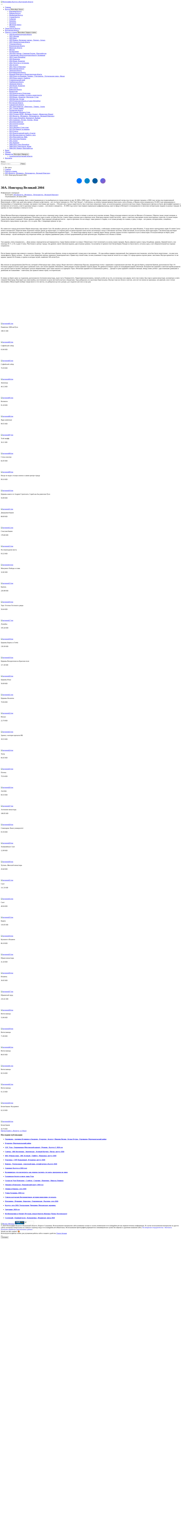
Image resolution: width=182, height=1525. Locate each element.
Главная (8, 7)
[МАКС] (103, 180)
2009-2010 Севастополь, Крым (20, 146)
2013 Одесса (13, 131)
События (12, 19)
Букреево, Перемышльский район (18, 1143)
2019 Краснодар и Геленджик (19, 93)
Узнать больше (61, 1233)
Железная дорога (15, 25)
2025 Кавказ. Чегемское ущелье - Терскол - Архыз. (27, 40)
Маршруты (9, 154)
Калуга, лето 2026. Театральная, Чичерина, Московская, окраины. (30, 1205)
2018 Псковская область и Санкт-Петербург (25, 101)
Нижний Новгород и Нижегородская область (25, 74)
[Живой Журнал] (95, 180)
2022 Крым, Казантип (17, 61)
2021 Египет (13, 65)
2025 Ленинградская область (19, 42)
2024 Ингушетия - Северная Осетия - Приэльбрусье (27, 53)
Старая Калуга (14, 17)
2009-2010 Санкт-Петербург (19, 144)
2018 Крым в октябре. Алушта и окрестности (25, 95)
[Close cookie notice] (2, 1235)
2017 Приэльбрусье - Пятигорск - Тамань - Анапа (27, 106)
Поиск (3, 162)
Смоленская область (16, 105)
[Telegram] (87, 180)
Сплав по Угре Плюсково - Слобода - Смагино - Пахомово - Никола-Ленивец (34, 1180)
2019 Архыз (13, 87)
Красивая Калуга (15, 11)
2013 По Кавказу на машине (19, 129)
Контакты (8, 158)
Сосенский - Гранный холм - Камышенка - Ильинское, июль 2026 (30, 1218)
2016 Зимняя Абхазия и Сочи (19, 112)
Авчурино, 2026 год (12, 1209)
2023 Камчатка (14, 59)
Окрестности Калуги (12, 28)
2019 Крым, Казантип (17, 86)
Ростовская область (16, 103)
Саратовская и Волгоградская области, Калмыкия (27, 55)
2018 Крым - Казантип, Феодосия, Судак (24, 97)
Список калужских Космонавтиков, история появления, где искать (30, 1197)
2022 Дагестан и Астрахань (19, 63)
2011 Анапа (13, 141)
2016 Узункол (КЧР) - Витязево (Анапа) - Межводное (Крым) (31, 114)
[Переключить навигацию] (2, 4)
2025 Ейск (13, 38)
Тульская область (15, 44)
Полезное (12, 23)
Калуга (7, 9)
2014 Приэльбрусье (16, 122)
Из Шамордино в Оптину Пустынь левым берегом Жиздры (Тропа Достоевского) (36, 1214)
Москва (12, 50)
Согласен (5, 1237)
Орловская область (16, 110)
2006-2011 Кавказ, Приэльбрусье (21, 148)
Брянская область (15, 89)
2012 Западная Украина (17, 139)
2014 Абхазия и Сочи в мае (19, 127)
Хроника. (12, 21)
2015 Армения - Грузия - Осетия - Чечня (23, 120)
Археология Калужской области (20, 156)
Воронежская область (17, 46)
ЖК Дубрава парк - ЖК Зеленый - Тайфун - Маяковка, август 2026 (30, 1156)
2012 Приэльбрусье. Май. (18, 137)
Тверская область (15, 70)
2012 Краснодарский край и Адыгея (22, 133)
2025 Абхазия (14, 36)
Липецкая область (15, 84)
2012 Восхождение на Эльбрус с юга (22, 135)
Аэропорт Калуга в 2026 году (16, 1168)
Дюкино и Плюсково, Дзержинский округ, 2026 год (24, 1185)
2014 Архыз (13, 125)
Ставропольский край (17, 80)
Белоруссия (13, 91)
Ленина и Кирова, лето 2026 (15, 1189)
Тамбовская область (16, 82)
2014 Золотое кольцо (16, 124)
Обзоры (8, 152)
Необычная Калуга (16, 15)
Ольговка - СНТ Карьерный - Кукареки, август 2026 (25, 1160)
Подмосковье (14, 51)
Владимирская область (17, 72)
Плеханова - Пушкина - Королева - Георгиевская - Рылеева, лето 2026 (31, 1201)
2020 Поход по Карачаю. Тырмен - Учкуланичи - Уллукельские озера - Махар (37, 76)
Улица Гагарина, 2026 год (14, 1193)
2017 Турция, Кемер (16, 108)
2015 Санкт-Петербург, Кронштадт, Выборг (25, 118)
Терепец (12, 26)
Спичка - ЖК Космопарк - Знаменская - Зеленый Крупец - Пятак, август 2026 (34, 1152)
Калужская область (12, 30)
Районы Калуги (15, 13)
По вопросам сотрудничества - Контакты (157, 1227)
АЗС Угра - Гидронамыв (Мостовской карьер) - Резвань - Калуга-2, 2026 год (34, 1147)
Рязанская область (15, 48)
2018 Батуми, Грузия (16, 99)
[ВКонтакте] (79, 180)
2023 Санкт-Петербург (17, 57)
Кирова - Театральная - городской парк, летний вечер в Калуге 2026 (31, 1164)
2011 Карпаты (14, 142)
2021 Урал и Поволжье (17, 67)
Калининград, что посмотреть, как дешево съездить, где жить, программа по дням (36, 1172)
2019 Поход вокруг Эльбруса (19, 78)
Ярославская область (16, 68)
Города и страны (11, 32)
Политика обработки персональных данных (17, 1229)
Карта (7, 150)
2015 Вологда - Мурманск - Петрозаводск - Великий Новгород (31, 116)
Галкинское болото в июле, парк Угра (19, 1176)
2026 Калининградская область (20, 34)
